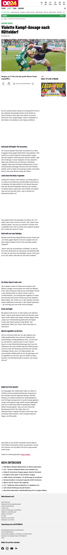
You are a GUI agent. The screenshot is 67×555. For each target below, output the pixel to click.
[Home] (2, 19)
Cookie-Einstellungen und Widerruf (11, 510)
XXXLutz (46, 12)
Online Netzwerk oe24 (7, 496)
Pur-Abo (3, 516)
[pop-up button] (60, 93)
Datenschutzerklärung (7, 506)
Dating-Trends (52, 12)
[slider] (49, 93)
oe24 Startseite (5, 502)
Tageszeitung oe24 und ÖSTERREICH (11, 524)
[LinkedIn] (16, 548)
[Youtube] (11, 548)
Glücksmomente (15, 12)
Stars (14, 8)
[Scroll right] (65, 12)
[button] (43, 93)
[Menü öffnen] (64, 8)
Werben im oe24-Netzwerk (8, 512)
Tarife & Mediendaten (7, 532)
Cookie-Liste (4, 508)
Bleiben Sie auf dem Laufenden (10, 542)
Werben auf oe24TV (6, 514)
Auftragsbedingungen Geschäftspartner (12, 530)
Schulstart (22, 12)
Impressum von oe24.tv (7, 520)
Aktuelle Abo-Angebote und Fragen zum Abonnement (16, 534)
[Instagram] (7, 548)
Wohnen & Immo (30, 12)
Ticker (3, 8)
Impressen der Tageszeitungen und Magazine (14, 536)
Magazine (21, 8)
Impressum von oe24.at (7, 518)
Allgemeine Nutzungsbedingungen (11, 504)
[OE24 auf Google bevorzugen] (33, 84)
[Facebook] (2, 548)
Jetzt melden (25, 454)
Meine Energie (39, 12)
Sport (9, 8)
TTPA (2, 538)
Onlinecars (59, 12)
